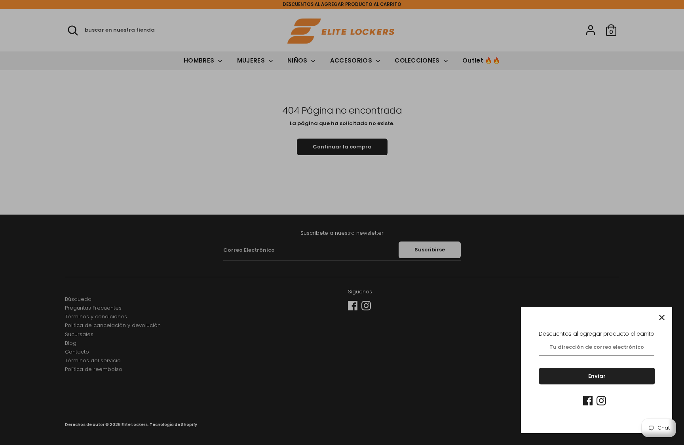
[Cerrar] (662, 317)
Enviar (597, 376)
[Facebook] (588, 400)
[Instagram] (601, 400)
